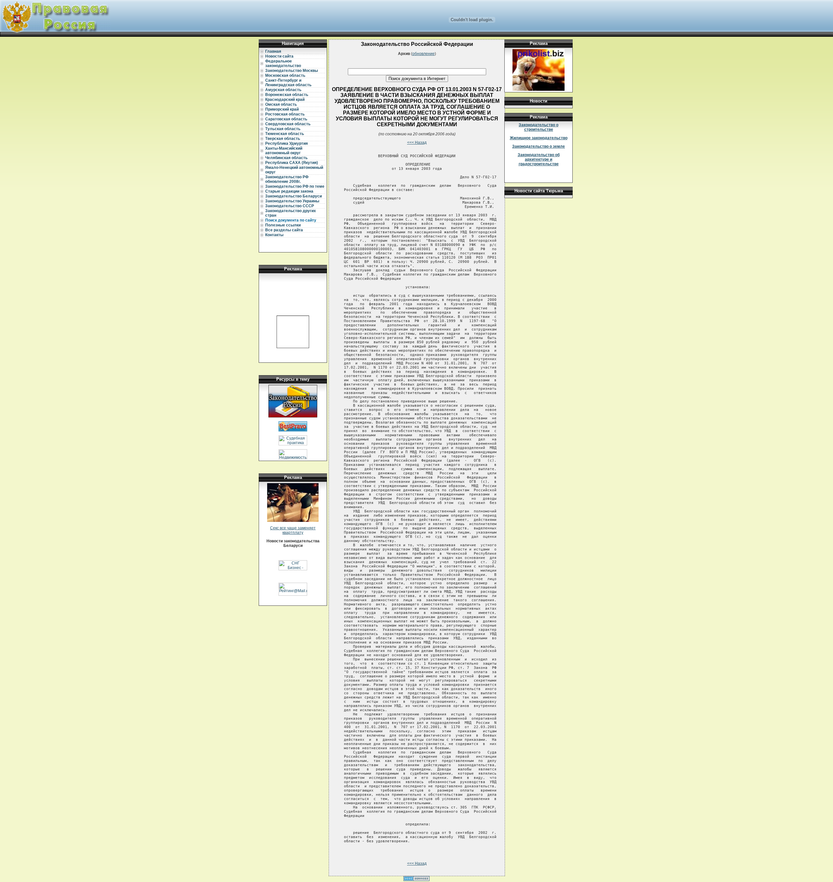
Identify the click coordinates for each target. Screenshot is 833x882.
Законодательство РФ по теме (294, 186)
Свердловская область (287, 124)
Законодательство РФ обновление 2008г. (286, 179)
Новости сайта (279, 56)
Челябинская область (286, 158)
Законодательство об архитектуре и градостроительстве (539, 159)
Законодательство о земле (538, 146)
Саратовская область (286, 119)
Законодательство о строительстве (538, 127)
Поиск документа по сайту (290, 220)
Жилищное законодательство (538, 138)
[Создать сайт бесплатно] (416, 879)
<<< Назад (417, 142)
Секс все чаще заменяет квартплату (293, 530)
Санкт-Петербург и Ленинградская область (288, 82)
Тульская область (282, 129)
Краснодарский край (285, 99)
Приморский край (282, 109)
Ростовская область (285, 114)
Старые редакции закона (289, 191)
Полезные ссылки (283, 225)
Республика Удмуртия (286, 143)
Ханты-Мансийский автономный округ (283, 150)
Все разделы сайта (284, 230)
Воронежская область (286, 94)
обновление (423, 53)
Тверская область (282, 138)
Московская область (285, 75)
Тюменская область (284, 133)
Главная (273, 51)
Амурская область (283, 90)
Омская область (281, 104)
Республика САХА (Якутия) (291, 162)
